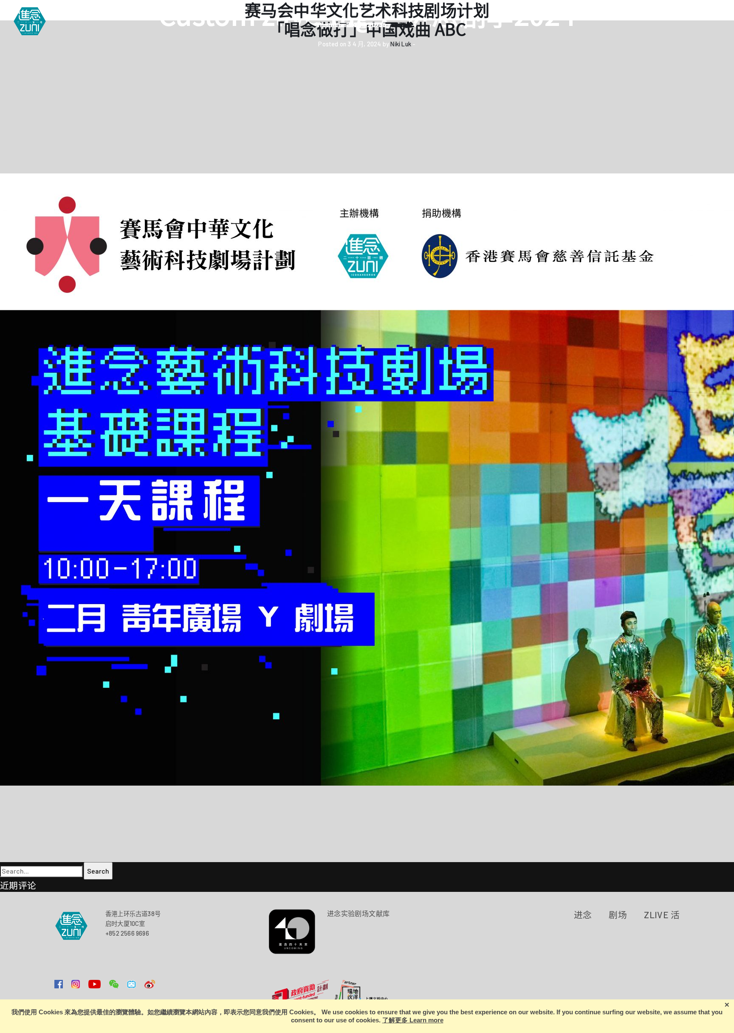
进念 (583, 914)
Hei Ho (400, 24)
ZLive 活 (662, 914)
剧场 (618, 914)
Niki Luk (400, 44)
